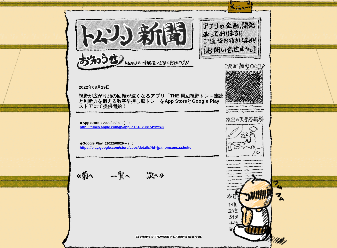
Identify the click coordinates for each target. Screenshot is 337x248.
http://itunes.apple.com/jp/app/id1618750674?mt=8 (122, 127)
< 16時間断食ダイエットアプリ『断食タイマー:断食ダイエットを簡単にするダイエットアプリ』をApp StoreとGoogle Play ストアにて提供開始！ (85, 175)
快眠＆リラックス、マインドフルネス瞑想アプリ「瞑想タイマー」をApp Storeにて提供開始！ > (155, 175)
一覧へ (120, 175)
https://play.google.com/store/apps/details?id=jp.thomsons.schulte (135, 148)
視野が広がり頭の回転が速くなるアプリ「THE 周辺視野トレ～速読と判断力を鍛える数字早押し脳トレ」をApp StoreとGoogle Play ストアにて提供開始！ (151, 101)
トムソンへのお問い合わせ (230, 38)
